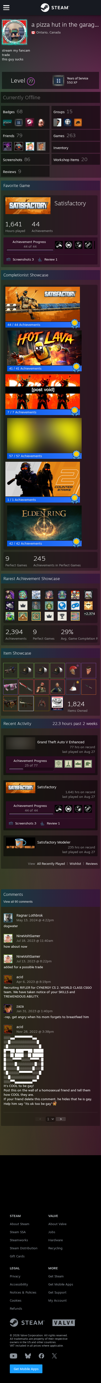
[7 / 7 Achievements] (42, 408)
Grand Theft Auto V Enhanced (60, 742)
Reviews (92, 864)
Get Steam (56, 1276)
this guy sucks (12, 59)
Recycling (55, 1248)
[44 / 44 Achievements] (42, 320)
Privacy (15, 1276)
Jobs (51, 1232)
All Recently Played (51, 864)
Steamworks (19, 1240)
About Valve (57, 1224)
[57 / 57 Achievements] (44, 451)
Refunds (16, 1308)
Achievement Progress (29, 242)
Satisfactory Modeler (53, 842)
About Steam (19, 1224)
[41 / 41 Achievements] (44, 364)
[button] (23, 80)
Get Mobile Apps (26, 1369)
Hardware (55, 1240)
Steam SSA (18, 1232)
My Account (57, 1300)
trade (6, 55)
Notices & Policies (23, 1292)
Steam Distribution (24, 1248)
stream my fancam (16, 50)
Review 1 (50, 259)
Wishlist (75, 864)
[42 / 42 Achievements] (44, 539)
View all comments (18, 901)
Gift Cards (17, 1256)
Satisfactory (70, 203)
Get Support (57, 1292)
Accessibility (19, 1284)
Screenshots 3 (23, 259)
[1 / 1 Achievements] (42, 495)
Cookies (15, 1300)
